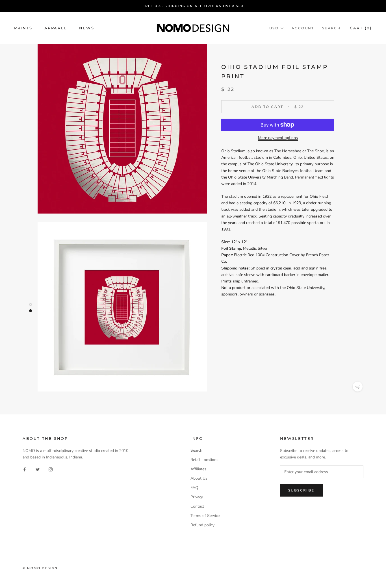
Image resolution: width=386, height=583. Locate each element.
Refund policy (202, 525)
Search (331, 28)
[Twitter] (38, 469)
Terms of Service (205, 515)
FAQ (194, 487)
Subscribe (301, 490)
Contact (197, 506)
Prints (23, 28)
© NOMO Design (40, 568)
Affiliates (198, 469)
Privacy (196, 497)
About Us (198, 478)
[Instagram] (51, 469)
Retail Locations (204, 459)
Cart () (361, 28)
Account (303, 28)
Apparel (55, 28)
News (86, 28)
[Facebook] (25, 469)
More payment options (278, 137)
